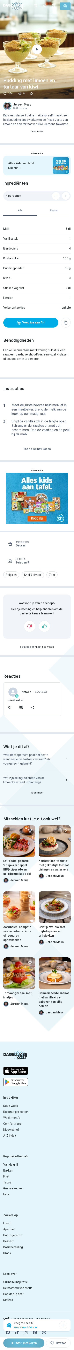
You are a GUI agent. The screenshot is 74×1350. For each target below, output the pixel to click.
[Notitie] (35, 5)
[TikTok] (16, 1332)
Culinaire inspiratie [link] (15, 1282)
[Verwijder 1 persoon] (56, 196)
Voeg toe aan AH (33, 322)
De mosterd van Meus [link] (17, 1288)
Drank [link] (7, 1253)
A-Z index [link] (9, 1135)
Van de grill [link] (10, 1164)
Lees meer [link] (37, 131)
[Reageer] (21, 707)
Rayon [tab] (54, 210)
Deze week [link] (10, 1105)
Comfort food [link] (12, 1123)
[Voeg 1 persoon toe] (66, 196)
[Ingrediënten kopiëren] (66, 323)
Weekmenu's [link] (11, 1117)
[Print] (53, 5)
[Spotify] (44, 1332)
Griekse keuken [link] (13, 1188)
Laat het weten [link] (45, 646)
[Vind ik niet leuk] (29, 626)
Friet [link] (6, 1176)
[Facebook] (7, 1332)
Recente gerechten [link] (16, 1111)
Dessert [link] (8, 1241)
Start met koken (26, 1343)
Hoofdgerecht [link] (12, 1235)
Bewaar (61, 1343)
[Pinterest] (34, 1332)
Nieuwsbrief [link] (11, 1129)
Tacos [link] (7, 1182)
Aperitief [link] (9, 1229)
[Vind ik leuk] (44, 626)
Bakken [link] (8, 1170)
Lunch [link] (7, 1223)
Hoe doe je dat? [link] (13, 1294)
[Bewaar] (30, 830)
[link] (13, 6)
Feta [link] (6, 1194)
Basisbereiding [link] (13, 1247)
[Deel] (44, 5)
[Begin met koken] (37, 49)
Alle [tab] (20, 210)
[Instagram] (25, 1332)
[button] (11, 575)
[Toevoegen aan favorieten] (9, 707)
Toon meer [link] (37, 792)
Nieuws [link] (8, 1300)
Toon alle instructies (37, 449)
